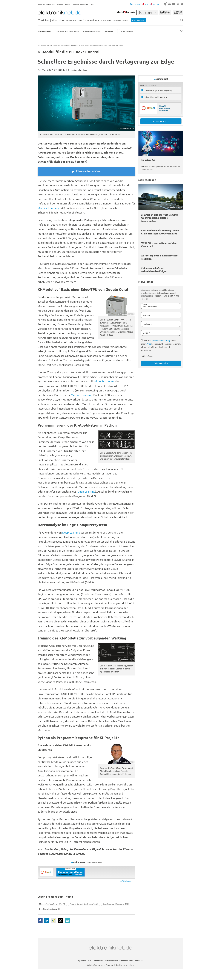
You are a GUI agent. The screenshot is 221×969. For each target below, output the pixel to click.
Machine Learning (48, 207)
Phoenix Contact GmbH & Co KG (52, 904)
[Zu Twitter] (177, 4)
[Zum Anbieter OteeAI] (46, 872)
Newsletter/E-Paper (46, 4)
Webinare (117, 20)
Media (67, 4)
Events (60, 4)
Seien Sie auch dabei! (161, 121)
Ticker (54, 20)
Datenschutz (98, 960)
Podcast (93, 20)
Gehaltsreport (127, 31)
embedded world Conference (131, 960)
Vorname (147, 315)
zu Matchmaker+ (126, 881)
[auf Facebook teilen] (40, 920)
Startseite (42, 45)
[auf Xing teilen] (53, 920)
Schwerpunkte (44, 31)
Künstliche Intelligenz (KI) (49, 909)
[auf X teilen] (60, 920)
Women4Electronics (92, 31)
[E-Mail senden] (67, 920)
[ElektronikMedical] (178, 12)
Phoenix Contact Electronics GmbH (84, 904)
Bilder (61, 20)
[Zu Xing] (165, 4)
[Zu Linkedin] (169, 4)
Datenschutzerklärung (160, 340)
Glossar (126, 20)
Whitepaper (106, 20)
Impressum (81, 960)
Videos (69, 20)
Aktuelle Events (111, 960)
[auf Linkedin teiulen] (46, 920)
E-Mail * (146, 332)
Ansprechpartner (80, 4)
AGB (149, 343)
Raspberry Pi (110, 31)
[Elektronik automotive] (165, 12)
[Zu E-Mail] (182, 4)
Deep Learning (86, 491)
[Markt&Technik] (126, 12)
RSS (92, 4)
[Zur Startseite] (59, 12)
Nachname (147, 324)
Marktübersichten (81, 20)
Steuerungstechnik (69, 45)
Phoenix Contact (104, 381)
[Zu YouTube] (173, 4)
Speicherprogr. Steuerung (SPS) (116, 904)
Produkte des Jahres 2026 (67, 31)
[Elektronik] (148, 12)
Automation (53, 45)
